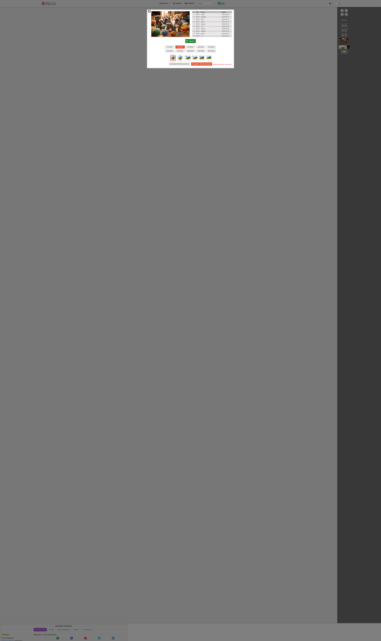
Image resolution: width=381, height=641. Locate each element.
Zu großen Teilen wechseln (201, 64)
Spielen (191, 41)
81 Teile (180, 51)
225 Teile (211, 51)
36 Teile (201, 47)
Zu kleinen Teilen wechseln (179, 64)
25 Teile (190, 47)
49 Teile (211, 47)
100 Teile (190, 51)
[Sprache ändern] (338, 3)
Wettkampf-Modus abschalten (222, 64)
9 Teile (169, 47)
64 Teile (170, 51)
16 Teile (180, 47)
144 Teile (201, 51)
